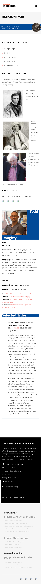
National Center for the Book (18, 558)
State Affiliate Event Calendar (12, 562)
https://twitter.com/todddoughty (19, 297)
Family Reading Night (16, 520)
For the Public (8, 542)
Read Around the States (25, 567)
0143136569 (15, 328)
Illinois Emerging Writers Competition (15, 523)
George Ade (30, 90)
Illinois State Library (16, 538)
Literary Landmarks (25, 529)
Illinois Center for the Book (20, 516)
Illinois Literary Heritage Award (13, 526)
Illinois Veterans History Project (13, 547)
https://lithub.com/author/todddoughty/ (19, 294)
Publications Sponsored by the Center (15, 565)
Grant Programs (19, 542)
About (6, 520)
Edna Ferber (33, 123)
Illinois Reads (28, 526)
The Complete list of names (12, 185)
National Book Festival (11, 531)
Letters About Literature (11, 529)
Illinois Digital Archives (11, 544)
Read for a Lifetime (24, 531)
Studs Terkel (33, 153)
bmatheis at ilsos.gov (12, 487)
